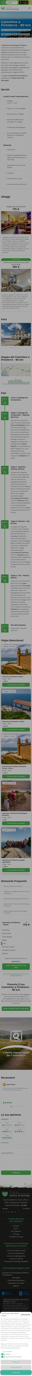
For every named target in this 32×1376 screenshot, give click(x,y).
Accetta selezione (16, 1367)
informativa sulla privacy (12, 1348)
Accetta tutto (16, 1372)
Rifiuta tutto (16, 1362)
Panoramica (26, 1314)
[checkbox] (6, 1352)
